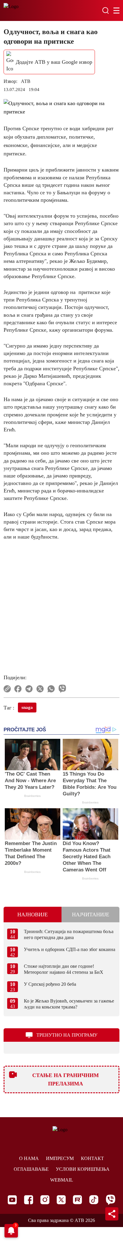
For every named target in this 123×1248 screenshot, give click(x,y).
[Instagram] (45, 1199)
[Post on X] (40, 688)
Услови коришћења (83, 1169)
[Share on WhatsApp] (51, 688)
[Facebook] (28, 1199)
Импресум (60, 1158)
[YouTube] (12, 1199)
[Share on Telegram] (29, 688)
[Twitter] (61, 1199)
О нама (29, 1158)
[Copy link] (7, 688)
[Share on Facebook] (18, 688)
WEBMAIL (61, 1179)
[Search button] (105, 10)
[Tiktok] (94, 1199)
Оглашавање (31, 1169)
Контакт (92, 1158)
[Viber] (110, 1199)
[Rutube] (77, 1199)
